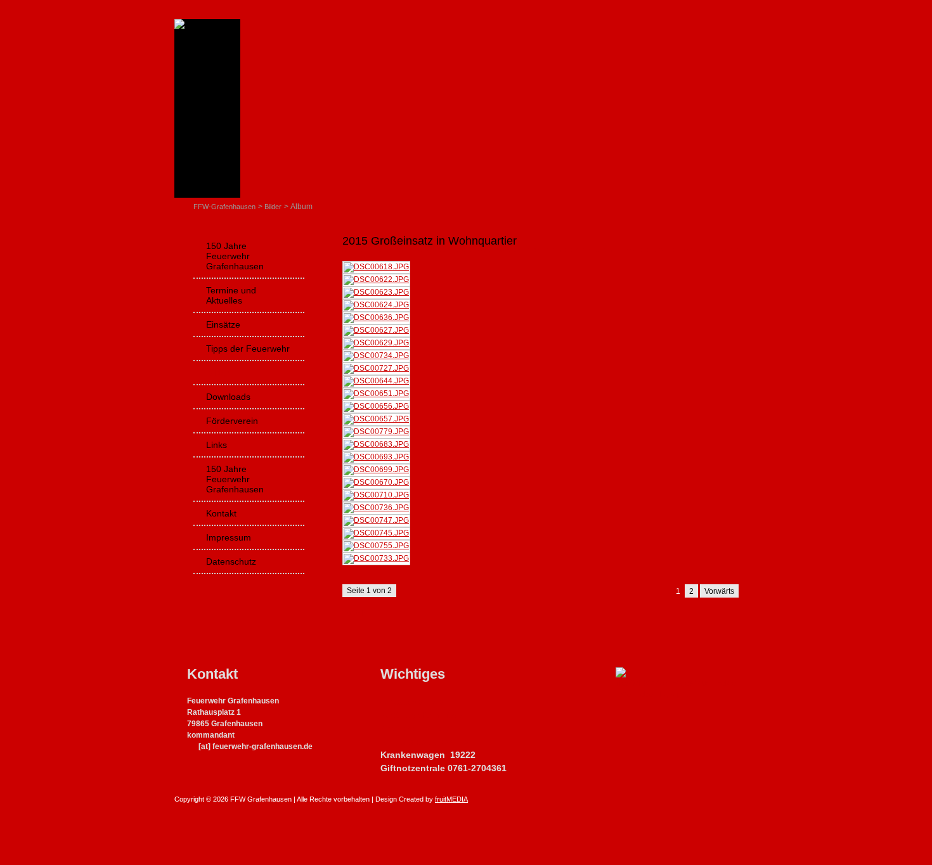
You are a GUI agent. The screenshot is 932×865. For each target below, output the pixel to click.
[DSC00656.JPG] (376, 406)
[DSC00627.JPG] (376, 330)
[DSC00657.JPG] (376, 418)
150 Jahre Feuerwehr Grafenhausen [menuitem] (235, 256)
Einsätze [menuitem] (223, 324)
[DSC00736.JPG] (376, 507)
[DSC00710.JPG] (376, 494)
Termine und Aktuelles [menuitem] (231, 295)
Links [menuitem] (216, 445)
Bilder (273, 206)
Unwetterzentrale (411, 702)
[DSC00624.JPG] (376, 304)
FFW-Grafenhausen (224, 206)
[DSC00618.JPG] (376, 266)
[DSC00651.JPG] (376, 393)
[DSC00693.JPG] (376, 456)
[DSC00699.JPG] (376, 469)
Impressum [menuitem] (228, 537)
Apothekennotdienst (416, 728)
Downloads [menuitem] (228, 397)
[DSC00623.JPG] (376, 292)
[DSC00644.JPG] (376, 380)
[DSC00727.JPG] (376, 368)
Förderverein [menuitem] (232, 421)
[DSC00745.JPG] (376, 533)
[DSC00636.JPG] (376, 317)
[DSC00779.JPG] (376, 431)
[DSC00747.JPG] (376, 520)
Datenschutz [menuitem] (231, 561)
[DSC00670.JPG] (376, 482)
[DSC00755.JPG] (376, 545)
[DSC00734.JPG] (376, 355)
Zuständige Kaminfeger (422, 715)
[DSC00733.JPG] (376, 558)
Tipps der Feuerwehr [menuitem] (248, 348)
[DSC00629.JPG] (376, 342)
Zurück (354, 613)
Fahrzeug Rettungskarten (426, 742)
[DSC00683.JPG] (376, 444)
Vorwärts (719, 591)
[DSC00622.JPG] (376, 279)
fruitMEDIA (451, 799)
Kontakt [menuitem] (221, 513)
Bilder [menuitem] (217, 373)
